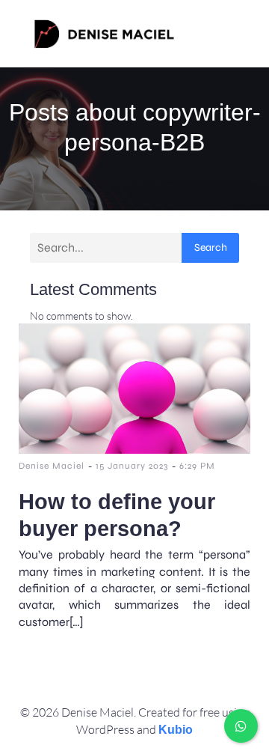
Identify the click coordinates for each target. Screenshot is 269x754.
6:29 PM (197, 465)
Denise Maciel (51, 465)
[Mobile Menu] (226, 33)
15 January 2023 (132, 465)
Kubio (175, 729)
